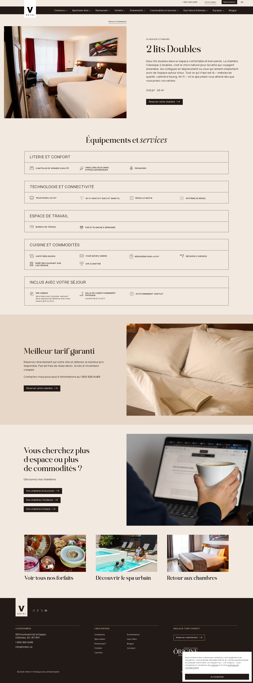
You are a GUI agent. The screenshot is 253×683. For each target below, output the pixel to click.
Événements (136, 10)
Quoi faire (132, 639)
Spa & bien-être (80, 10)
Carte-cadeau (210, 2)
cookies (214, 665)
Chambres (59, 10)
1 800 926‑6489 (90, 376)
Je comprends (217, 676)
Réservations (229, 2)
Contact (131, 648)
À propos (217, 10)
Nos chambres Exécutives (40, 490)
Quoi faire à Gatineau (194, 10)
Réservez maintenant (187, 637)
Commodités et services (163, 10)
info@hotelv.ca (23, 646)
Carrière (98, 652)
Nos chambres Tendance (39, 499)
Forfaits (119, 10)
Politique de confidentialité (46, 672)
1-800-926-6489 (24, 642)
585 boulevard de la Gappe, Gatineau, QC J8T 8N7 (30, 636)
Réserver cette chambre (162, 101)
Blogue (232, 10)
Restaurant (102, 10)
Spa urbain (99, 639)
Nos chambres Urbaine (38, 509)
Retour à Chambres (117, 21)
